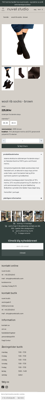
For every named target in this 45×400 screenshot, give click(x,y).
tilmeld (22, 253)
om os (4, 329)
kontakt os (6, 325)
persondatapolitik (8, 336)
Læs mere (21, 398)
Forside (6, 17)
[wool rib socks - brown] (8, 73)
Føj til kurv (23, 146)
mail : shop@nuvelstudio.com (12, 278)
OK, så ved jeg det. (9, 398)
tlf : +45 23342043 (8, 275)
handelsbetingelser (8, 333)
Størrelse (5, 119)
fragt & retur (6, 340)
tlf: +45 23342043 (8, 310)
